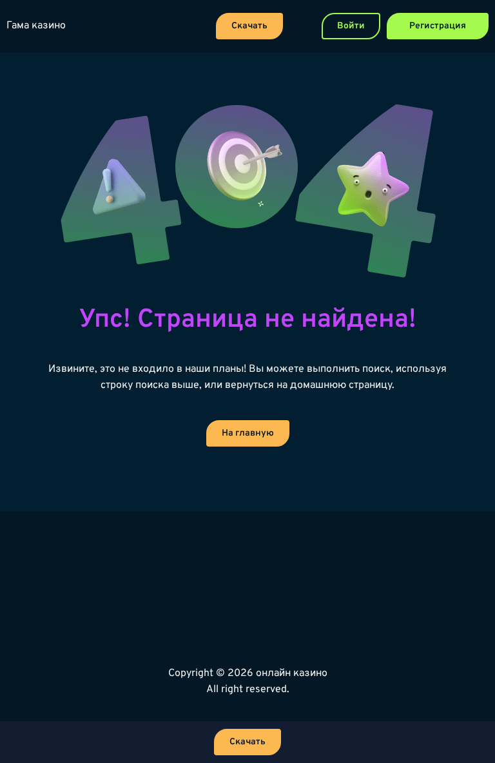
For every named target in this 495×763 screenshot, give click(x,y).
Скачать (249, 26)
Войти (351, 26)
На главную (248, 433)
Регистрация (437, 26)
